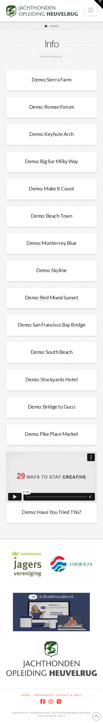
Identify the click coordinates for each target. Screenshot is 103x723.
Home (26, 695)
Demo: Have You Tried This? (51, 512)
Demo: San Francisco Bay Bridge (52, 325)
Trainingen (43, 695)
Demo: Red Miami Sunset (51, 297)
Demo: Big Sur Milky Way (51, 161)
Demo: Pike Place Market (51, 434)
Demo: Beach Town (51, 216)
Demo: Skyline (51, 270)
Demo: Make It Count (51, 188)
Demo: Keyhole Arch (51, 134)
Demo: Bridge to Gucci (51, 407)
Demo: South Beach (52, 352)
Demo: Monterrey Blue (51, 243)
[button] (91, 10)
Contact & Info (68, 695)
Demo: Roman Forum (51, 107)
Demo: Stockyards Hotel (51, 379)
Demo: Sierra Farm (51, 79)
